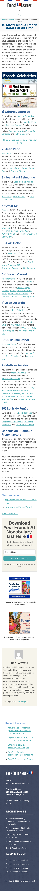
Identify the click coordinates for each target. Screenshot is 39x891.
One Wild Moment (10, 296)
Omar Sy (6, 210)
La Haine (28, 282)
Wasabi (24, 168)
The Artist (15, 325)
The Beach (16, 356)
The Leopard (29, 268)
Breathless (6, 196)
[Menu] (19, 10)
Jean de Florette (16, 131)
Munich (16, 390)
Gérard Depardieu (26, 116)
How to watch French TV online (19, 507)
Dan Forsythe (22, 701)
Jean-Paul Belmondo (23, 182)
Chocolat (6, 228)
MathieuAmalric (18, 373)
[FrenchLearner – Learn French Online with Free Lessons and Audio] (19, 5)
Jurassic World (8, 234)
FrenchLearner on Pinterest (17, 868)
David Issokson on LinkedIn (17, 872)
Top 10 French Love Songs (20, 759)
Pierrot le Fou (19, 196)
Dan (20, 678)
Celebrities (10, 19)
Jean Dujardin (18, 310)
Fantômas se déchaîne (12, 422)
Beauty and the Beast (18, 293)
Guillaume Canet (9, 344)
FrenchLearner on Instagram (17, 864)
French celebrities (10, 513)
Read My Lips (23, 288)
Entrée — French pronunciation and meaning (20, 753)
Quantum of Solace (11, 378)
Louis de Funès (25, 413)
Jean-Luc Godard (14, 125)
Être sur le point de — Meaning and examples (18, 746)
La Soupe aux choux (25, 425)
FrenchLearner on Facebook (17, 860)
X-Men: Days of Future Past (16, 231)
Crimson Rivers (18, 171)
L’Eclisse (14, 268)
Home (4, 19)
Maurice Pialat (30, 122)
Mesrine (5, 290)
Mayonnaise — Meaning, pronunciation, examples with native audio (19, 730)
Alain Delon (13, 253)
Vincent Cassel (8, 279)
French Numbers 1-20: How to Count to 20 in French (20, 739)
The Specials (29, 296)
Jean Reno (6, 153)
